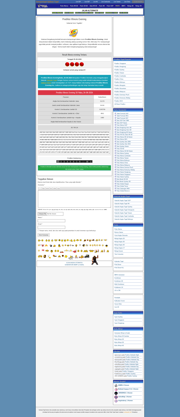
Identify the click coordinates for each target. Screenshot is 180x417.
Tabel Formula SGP (122, 113)
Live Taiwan (117, 2)
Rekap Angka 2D (119, 238)
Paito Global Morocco (123, 191)
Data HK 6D (93, 6)
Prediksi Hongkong (120, 66)
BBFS (123, 6)
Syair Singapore (119, 320)
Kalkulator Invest (119, 301)
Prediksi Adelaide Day (132, 357)
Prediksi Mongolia (119, 85)
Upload (72, 209)
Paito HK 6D (74, 6)
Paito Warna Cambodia (123, 156)
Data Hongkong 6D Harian (124, 132)
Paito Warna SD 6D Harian (124, 151)
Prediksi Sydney (119, 69)
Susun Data (118, 304)
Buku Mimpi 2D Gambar (121, 336)
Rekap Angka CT (119, 248)
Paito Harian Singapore (123, 174)
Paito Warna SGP (121, 125)
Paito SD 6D (84, 6)
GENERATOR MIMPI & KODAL (74, 265)
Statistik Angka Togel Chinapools (124, 210)
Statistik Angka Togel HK (122, 203)
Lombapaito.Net (127, 412)
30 (87, 161)
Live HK (95, 2)
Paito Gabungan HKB (122, 188)
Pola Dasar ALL (119, 267)
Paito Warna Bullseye (123, 160)
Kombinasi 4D (118, 281)
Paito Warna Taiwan (122, 158)
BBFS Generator (119, 275)
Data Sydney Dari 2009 (123, 141)
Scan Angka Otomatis (121, 235)
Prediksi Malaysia (119, 91)
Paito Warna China (122, 163)
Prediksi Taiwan (119, 73)
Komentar (41, 185)
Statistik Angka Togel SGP (122, 200)
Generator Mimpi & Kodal (122, 333)
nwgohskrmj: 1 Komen (125, 400)
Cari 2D (116, 307)
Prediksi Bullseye (119, 82)
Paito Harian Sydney (122, 177)
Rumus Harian (118, 232)
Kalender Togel (52, 80)
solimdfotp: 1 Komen (125, 397)
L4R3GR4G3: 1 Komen (125, 393)
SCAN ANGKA (138, 2)
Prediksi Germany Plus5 (121, 95)
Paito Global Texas (122, 186)
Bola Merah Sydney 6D (123, 181)
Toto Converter (118, 254)
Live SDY (78, 2)
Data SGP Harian (121, 123)
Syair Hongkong (119, 323)
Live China (127, 2)
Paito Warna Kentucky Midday (125, 170)
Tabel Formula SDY (122, 118)
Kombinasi (117, 278)
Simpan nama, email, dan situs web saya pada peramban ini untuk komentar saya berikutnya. (67, 230)
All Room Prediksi (119, 104)
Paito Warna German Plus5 (124, 167)
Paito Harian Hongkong (123, 172)
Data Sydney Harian (122, 146)
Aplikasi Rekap (46, 83)
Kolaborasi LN (118, 287)
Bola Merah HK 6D (122, 179)
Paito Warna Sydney (122, 153)
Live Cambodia (105, 2)
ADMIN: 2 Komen (123, 385)
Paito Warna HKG (121, 139)
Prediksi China (118, 79)
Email (40, 224)
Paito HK (102, 6)
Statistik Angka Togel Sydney (123, 207)
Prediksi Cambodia (120, 76)
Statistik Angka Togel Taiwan (123, 213)
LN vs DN (117, 290)
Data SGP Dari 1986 (122, 120)
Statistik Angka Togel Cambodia (124, 216)
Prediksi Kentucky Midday (122, 98)
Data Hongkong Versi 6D (123, 130)
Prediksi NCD (118, 101)
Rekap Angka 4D (119, 245)
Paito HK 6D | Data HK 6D (124, 134)
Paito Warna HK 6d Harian (124, 137)
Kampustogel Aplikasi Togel (47, 1)
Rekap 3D (139, 6)
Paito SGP (110, 6)
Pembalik (117, 297)
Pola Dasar (117, 264)
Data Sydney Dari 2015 (123, 144)
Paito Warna (64, 6)
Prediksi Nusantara (120, 88)
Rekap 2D (130, 6)
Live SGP (87, 2)
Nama (40, 217)
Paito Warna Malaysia (123, 165)
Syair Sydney (118, 317)
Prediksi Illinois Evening (74, 19)
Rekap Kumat (118, 251)
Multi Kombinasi (119, 284)
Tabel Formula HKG (122, 116)
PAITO (118, 6)
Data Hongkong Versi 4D (123, 127)
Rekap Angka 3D (119, 241)
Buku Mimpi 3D (119, 342)
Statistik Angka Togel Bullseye (123, 219)
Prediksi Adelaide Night (132, 355)
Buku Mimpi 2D (119, 339)
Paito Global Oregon (122, 184)
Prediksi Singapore (120, 63)
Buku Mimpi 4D (119, 345)
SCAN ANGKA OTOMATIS (74, 263)
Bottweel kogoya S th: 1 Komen (128, 389)
